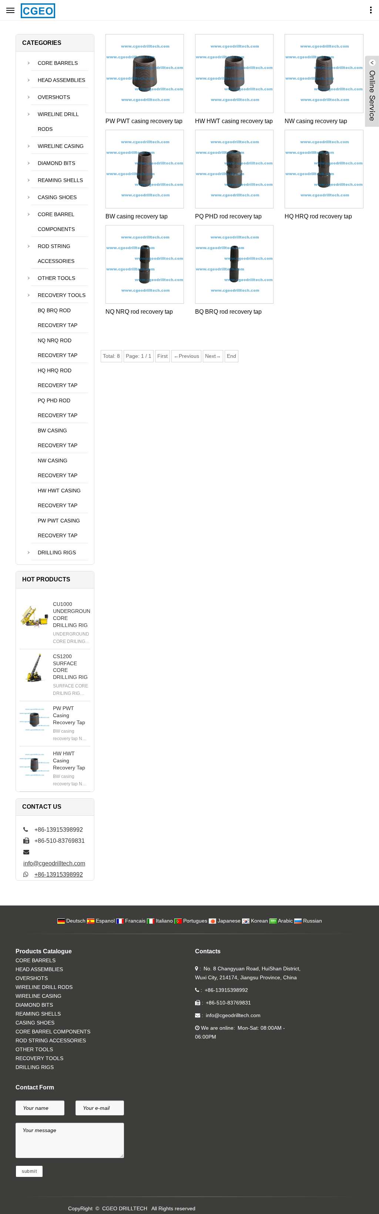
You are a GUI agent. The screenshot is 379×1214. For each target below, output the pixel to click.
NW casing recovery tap (316, 121)
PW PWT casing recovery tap (143, 121)
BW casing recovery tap (136, 216)
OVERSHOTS (54, 97)
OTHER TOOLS (56, 278)
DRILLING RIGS (57, 552)
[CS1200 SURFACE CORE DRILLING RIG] (34, 668)
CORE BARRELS (58, 63)
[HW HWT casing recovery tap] (34, 765)
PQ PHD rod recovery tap (228, 216)
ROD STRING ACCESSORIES (56, 253)
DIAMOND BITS (56, 163)
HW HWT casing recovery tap (234, 121)
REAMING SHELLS (60, 180)
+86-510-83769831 (228, 1003)
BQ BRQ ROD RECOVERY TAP (57, 317)
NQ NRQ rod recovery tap (139, 312)
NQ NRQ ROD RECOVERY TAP (57, 347)
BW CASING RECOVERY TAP (57, 438)
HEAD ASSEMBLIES (61, 80)
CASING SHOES (57, 197)
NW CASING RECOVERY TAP (57, 468)
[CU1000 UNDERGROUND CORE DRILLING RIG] (34, 615)
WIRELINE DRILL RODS (58, 121)
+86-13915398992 (58, 874)
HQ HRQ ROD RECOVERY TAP (57, 377)
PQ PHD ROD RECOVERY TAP (57, 407)
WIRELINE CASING (61, 146)
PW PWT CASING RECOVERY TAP (59, 528)
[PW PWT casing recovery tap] (34, 720)
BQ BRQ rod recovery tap (228, 312)
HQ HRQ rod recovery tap (318, 216)
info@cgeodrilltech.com (54, 863)
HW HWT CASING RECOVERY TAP (59, 498)
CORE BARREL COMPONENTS (56, 221)
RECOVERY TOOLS (61, 295)
